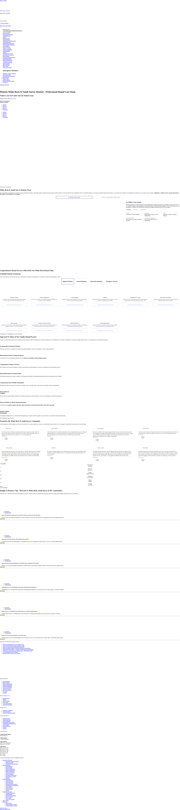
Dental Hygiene (6, 33)
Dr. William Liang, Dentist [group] (74, 197)
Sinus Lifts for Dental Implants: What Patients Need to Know (15, 539)
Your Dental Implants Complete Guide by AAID (13, 645)
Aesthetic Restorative (10, 793)
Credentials (128, 209)
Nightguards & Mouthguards (9, 41)
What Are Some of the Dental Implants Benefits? (13, 647)
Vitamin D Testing (7, 48)
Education (135, 209)
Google (6, 439)
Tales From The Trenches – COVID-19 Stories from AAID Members (18, 649)
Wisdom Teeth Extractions (8, 44)
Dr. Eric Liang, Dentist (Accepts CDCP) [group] (111, 197)
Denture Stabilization (7, 49)
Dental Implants (6, 51)
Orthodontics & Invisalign (8, 43)
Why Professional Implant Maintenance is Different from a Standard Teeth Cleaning (20, 563)
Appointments (143, 209)
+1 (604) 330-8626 (4, 23)
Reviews (5, 108)
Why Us (5, 107)
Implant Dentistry (7, 765)
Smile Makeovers (7, 36)
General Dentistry (7, 779)
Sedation (5, 52)
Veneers (4, 37)
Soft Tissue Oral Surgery (8, 55)
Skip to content (3, 0)
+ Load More (3, 463)
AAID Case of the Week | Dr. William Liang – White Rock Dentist (17, 650)
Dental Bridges (6, 65)
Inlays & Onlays (6, 63)
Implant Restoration (7, 58)
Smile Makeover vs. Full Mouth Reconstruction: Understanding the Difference (19, 587)
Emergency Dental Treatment (9, 73)
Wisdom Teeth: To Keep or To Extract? (11, 653)
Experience (5, 109)
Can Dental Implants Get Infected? (10, 652)
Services (5, 106)
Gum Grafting (6, 46)
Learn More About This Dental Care (14, 304)
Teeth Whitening (6, 39)
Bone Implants (6, 56)
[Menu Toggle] (0, 27)
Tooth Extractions (7, 42)
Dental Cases (8, 803)
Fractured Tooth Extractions (9, 57)
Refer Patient (6, 800)
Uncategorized (7, 512)
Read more (4, 436)
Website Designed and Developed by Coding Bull (35, 757)
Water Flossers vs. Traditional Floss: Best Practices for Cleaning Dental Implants (19, 611)
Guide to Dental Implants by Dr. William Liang (13, 644)
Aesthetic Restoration (7, 62)
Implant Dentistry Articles (11, 804)
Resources (5, 801)
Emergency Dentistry (7, 760)
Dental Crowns (6, 38)
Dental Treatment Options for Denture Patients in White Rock (16, 648)
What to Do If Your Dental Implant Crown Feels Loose (14, 635)
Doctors (4, 104)
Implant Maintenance (7, 60)
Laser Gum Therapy (7, 67)
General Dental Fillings (8, 34)
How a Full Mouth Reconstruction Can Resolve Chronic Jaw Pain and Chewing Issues (21, 515)
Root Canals (5, 66)
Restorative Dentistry (7, 791)
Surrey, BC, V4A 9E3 (5, 13)
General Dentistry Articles (11, 805)
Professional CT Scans (8, 53)
